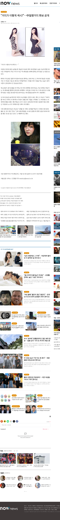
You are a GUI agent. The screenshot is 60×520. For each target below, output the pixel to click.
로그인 (25, 505)
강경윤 (2, 21)
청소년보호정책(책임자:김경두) (49, 505)
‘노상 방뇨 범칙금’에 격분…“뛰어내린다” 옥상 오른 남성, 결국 (24, 465)
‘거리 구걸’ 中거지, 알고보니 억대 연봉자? (10, 196)
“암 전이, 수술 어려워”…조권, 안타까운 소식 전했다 (45, 486)
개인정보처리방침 (40, 505)
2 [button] (25, 491)
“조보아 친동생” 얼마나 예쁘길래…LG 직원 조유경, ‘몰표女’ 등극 (11, 486)
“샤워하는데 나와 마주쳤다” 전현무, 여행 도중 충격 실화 (11, 479)
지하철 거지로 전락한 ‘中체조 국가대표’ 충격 (11, 198)
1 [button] (24, 491)
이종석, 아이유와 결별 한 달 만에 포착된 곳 (45, 478)
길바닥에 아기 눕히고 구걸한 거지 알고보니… (11, 205)
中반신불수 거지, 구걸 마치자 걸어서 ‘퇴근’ (10, 203)
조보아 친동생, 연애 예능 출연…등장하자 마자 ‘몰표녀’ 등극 (28, 486)
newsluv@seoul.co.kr (26, 178)
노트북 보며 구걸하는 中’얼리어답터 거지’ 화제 (11, 201)
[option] (24, 461)
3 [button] (26, 491)
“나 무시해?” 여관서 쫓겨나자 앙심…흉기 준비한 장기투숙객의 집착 (41, 465)
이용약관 (33, 505)
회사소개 (29, 505)
